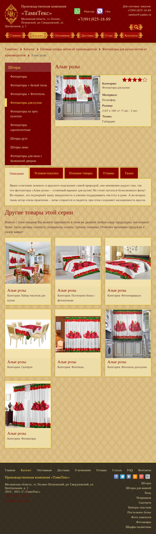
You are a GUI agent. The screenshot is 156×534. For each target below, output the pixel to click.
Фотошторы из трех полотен (24, 113)
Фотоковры (143, 522)
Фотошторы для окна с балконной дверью (26, 158)
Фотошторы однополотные (20, 127)
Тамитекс (11, 49)
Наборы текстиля (139, 507)
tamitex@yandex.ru (140, 14)
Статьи (117, 470)
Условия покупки (46, 173)
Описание (17, 173)
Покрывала (143, 497)
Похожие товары (80, 173)
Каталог (37, 35)
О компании (83, 470)
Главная (15, 35)
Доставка (87, 35)
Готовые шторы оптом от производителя (68, 49)
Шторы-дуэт (19, 138)
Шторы (14, 67)
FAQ (130, 470)
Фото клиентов (141, 517)
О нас (109, 35)
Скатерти (145, 502)
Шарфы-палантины (138, 527)
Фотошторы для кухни (26, 102)
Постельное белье (139, 512)
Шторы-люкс (19, 147)
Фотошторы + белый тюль (28, 85)
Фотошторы (18, 76)
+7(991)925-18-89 (94, 19)
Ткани (129, 173)
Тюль (147, 493)
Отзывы (108, 173)
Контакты (131, 35)
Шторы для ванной (138, 488)
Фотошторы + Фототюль (27, 94)
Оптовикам (62, 35)
